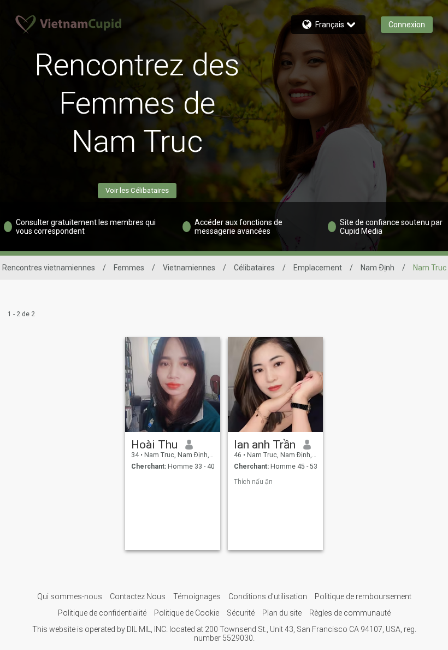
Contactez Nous (138, 596)
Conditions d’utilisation (267, 596)
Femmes (129, 267)
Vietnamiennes (189, 267)
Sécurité (241, 612)
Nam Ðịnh (377, 267)
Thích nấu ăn (253, 482)
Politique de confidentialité (102, 612)
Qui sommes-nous (69, 596)
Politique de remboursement (363, 596)
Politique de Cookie (186, 612)
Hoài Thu (154, 444)
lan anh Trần (265, 444)
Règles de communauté (350, 612)
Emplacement (317, 267)
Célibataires (254, 267)
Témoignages (197, 596)
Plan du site (282, 612)
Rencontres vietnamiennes (48, 267)
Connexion (406, 24)
